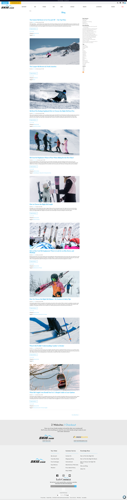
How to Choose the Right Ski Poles (87, 462)
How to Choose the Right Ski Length (41, 204)
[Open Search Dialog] (117, 3)
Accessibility (84, 497)
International (69, 461)
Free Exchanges (55, 461)
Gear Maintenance (86, 62)
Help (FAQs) (69, 470)
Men (35, 6)
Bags (62, 6)
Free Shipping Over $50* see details (63, 0)
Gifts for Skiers (85, 46)
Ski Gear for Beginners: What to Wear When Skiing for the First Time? (52, 157)
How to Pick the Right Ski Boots (88, 458)
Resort (34, 79)
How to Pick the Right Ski (87, 456)
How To (84, 50)
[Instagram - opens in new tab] (63, 475)
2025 (83, 68)
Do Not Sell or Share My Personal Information (61, 497)
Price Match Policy (71, 467)
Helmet (40, 314)
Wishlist (53, 467)
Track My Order (55, 458)
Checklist (34, 172)
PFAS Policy (79, 497)
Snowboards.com (15, 2)
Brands (113, 6)
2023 (83, 70)
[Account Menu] (120, 3)
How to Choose (38, 126)
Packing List (85, 52)
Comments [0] (32, 31)
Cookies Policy (49, 497)
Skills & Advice (36, 171)
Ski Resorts (36, 77)
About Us (82, 468)
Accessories (99, 6)
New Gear (49, 172)
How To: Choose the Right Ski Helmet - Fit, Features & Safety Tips (50, 299)
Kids (54, 6)
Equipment (24, 6)
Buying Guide (36, 33)
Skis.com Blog (84, 466)
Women (44, 6)
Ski (33, 219)
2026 (83, 67)
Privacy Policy (43, 497)
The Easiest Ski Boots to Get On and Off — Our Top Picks (48, 20)
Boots (34, 35)
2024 (83, 69)
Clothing (84, 54)
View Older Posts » (75, 414)
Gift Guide (84, 20)
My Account (54, 456)
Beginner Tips (38, 172)
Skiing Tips (84, 58)
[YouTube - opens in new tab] (70, 475)
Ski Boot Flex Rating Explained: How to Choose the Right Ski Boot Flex (52, 111)
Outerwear (84, 55)
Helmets (84, 6)
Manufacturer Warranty (72, 464)
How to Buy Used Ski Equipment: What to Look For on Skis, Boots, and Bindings (52, 251)
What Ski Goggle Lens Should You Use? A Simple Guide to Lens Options (52, 392)
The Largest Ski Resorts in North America (43, 66)
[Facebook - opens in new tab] (57, 475)
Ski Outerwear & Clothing (87, 21)
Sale (122, 6)
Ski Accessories (35, 314)
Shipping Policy (70, 458)
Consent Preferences (63, 492)
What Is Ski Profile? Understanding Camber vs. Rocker (47, 346)
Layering (84, 53)
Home (30, 10)
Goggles (72, 6)
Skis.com (5, 2)
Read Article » (34, 28)
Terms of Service (73, 497)
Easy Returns (54, 464)
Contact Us (68, 456)
